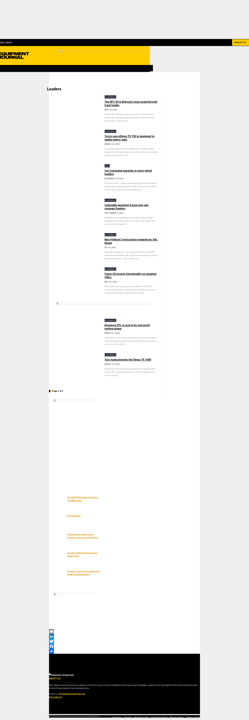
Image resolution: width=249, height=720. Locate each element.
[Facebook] (213, 42)
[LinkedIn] (124, 636)
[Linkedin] (222, 42)
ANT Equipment (74, 516)
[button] (150, 68)
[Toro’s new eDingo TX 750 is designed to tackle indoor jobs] (74, 144)
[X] (227, 42)
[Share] (124, 651)
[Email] (124, 631)
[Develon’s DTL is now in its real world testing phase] (74, 333)
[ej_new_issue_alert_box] (73, 594)
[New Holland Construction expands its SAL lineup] (74, 247)
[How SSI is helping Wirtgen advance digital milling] (57, 559)
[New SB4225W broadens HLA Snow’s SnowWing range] (57, 504)
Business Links (141, 717)
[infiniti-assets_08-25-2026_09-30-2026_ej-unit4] (73, 401)
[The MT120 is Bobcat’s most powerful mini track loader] (74, 110)
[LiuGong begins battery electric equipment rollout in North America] (57, 541)
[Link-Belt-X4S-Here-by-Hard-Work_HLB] (105, 51)
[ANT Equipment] (57, 522)
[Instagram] (218, 42)
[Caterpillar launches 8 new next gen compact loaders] (74, 213)
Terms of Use (193, 717)
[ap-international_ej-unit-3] (103, 304)
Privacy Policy (177, 717)
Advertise (116, 717)
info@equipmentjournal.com (72, 694)
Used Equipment (159, 717)
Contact (128, 717)
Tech (107, 165)
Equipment (110, 96)
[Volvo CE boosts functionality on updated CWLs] (74, 282)
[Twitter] (124, 641)
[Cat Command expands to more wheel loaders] (74, 179)
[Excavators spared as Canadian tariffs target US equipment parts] (57, 577)
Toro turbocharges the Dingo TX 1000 (128, 359)
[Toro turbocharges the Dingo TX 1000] (74, 367)
